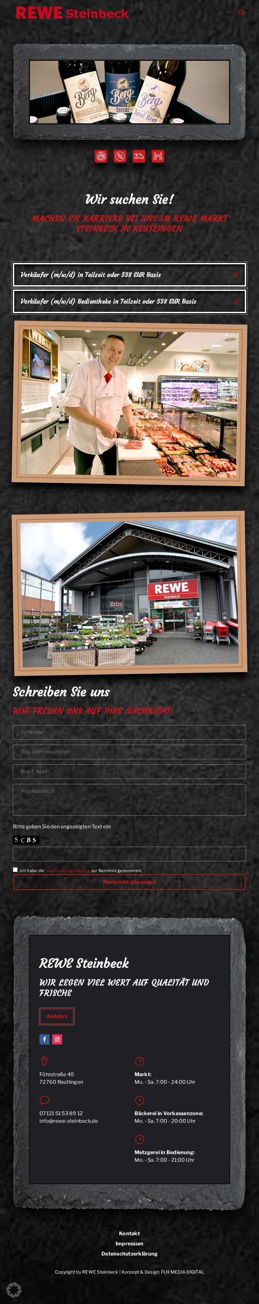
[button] (14, 1290)
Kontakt (129, 1234)
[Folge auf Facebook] (44, 1039)
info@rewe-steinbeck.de (68, 1121)
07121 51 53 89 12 (61, 1113)
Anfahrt (56, 1016)
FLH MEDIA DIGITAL (182, 1272)
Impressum (129, 1244)
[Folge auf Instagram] (57, 1039)
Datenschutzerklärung (67, 870)
